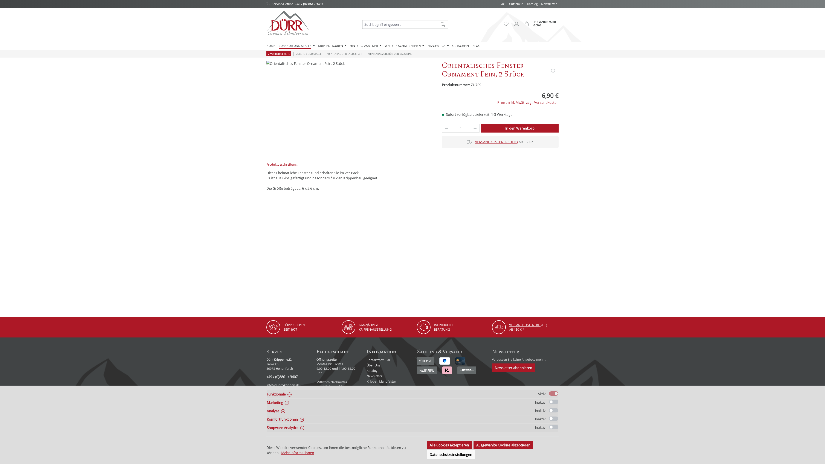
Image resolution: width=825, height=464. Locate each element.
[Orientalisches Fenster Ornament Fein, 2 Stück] (349, 107)
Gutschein (516, 4)
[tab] (282, 164)
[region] (350, 107)
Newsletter (549, 4)
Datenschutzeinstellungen (451, 454)
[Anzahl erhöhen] (475, 128)
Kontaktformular (378, 360)
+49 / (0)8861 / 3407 (309, 4)
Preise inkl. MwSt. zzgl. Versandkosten (528, 102)
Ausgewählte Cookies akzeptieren (503, 445)
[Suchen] (443, 24)
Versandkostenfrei (525, 325)
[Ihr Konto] (516, 24)
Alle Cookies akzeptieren (449, 445)
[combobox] (400, 24)
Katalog (532, 4)
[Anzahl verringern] (446, 128)
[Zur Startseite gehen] (287, 24)
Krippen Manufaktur (381, 381)
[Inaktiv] (553, 402)
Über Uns (373, 365)
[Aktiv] (553, 393)
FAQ (503, 4)
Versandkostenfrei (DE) (496, 142)
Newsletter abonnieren (513, 367)
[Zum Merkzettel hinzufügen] (553, 70)
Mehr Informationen (297, 452)
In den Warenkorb (520, 128)
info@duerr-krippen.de (283, 385)
